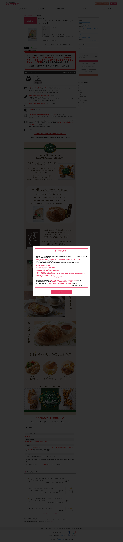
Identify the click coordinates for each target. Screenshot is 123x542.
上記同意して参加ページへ (61, 291)
